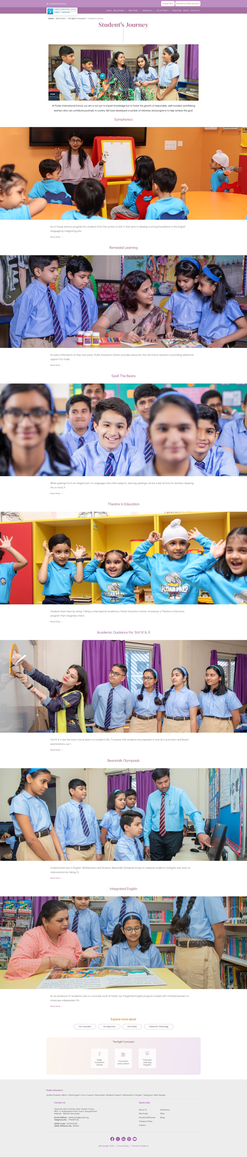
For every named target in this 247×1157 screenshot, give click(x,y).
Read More (55, 237)
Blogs (162, 1117)
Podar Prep (177, 10)
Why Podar (133, 10)
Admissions (147, 10)
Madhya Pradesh (113, 1095)
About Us (143, 1110)
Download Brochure (58, 4)
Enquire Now (168, 3)
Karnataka (99, 1095)
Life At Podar (162, 10)
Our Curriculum (85, 1026)
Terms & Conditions (140, 1146)
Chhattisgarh (74, 1095)
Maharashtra (128, 1095)
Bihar (64, 1095)
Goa (83, 1095)
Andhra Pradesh (54, 1095)
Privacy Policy (123, 1146)
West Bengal (159, 1095)
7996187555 (73, 1120)
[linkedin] (123, 1139)
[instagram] (129, 1139)
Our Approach (109, 1026)
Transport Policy (145, 1121)
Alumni (186, 10)
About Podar (118, 10)
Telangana (147, 1095)
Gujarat (90, 1095)
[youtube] (135, 1139)
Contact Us (195, 10)
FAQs (162, 1113)
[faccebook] (112, 1139)
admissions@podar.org (78, 1117)
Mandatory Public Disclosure (188, 3)
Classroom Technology (158, 1026)
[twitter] (118, 1139)
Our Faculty (132, 1026)
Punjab (138, 1095)
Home (109, 10)
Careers (142, 1125)
